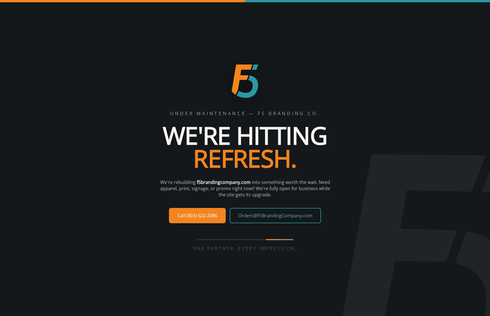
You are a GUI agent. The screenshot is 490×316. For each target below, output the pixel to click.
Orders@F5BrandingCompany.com (275, 215)
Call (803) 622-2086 (197, 215)
